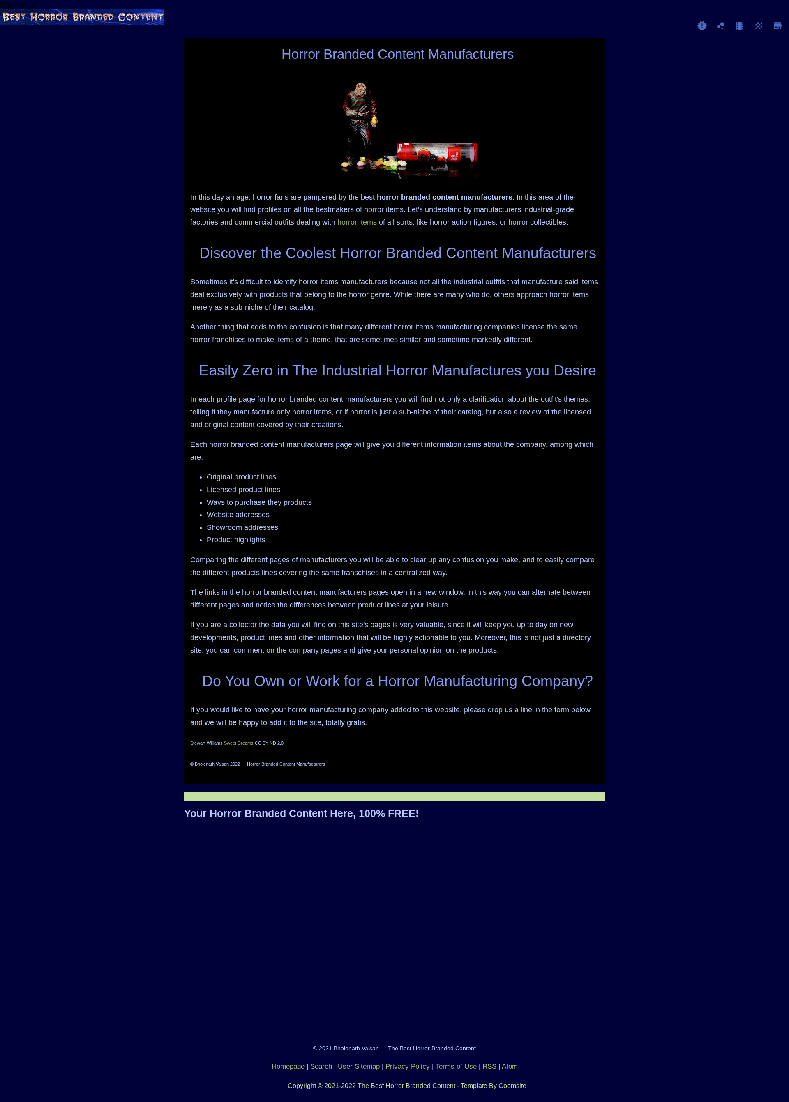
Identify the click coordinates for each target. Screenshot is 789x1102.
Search (321, 1066)
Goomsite (512, 1085)
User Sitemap (359, 1066)
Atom (510, 1066)
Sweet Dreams (239, 743)
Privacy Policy (407, 1066)
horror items (357, 222)
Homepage (288, 1066)
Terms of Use (456, 1066)
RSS (489, 1066)
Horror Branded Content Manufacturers (397, 54)
